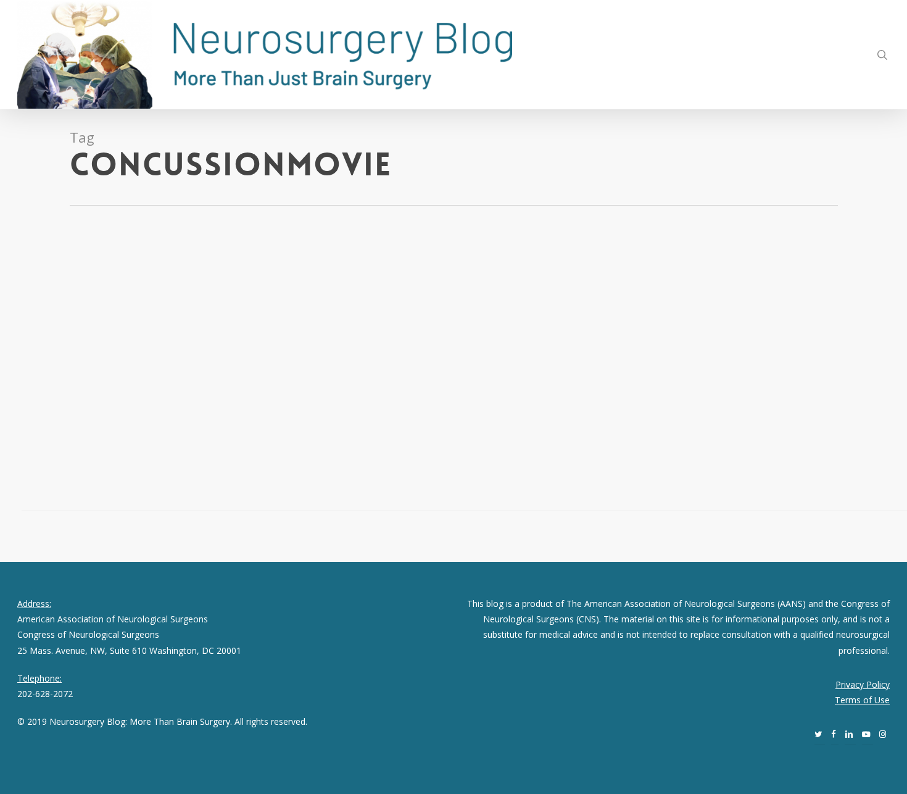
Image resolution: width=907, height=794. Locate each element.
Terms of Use (862, 700)
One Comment (89, 322)
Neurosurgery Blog (76, 307)
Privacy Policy (862, 684)
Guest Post (136, 307)
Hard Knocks (181, 307)
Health (44, 322)
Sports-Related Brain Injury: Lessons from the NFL (114, 269)
